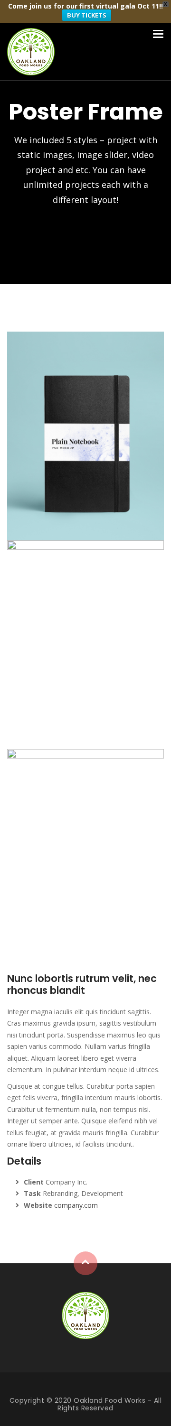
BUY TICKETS (86, 15)
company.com (76, 1205)
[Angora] (85, 1315)
